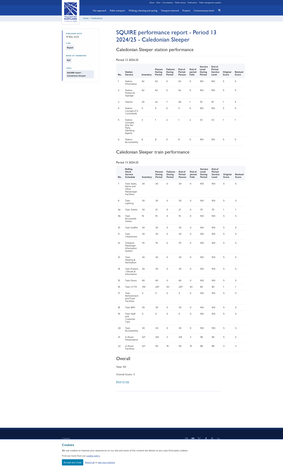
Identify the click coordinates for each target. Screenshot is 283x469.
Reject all (90, 462)
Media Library (180, 2)
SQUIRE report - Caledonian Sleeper (76, 74)
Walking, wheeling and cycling (143, 10)
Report (70, 48)
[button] (218, 10)
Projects (186, 10)
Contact (66, 438)
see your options (106, 462)
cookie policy (93, 455)
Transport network (170, 10)
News (158, 2)
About (151, 2)
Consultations (167, 2)
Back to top (122, 381)
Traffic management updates (210, 2)
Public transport (117, 10)
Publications (192, 2)
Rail (69, 60)
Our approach (99, 10)
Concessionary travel (204, 10)
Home (86, 18)
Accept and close (73, 462)
